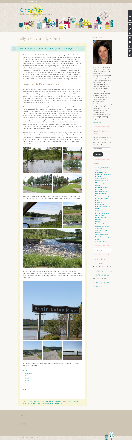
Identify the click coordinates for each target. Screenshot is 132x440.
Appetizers (99, 170)
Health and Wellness (102, 187)
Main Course (99, 204)
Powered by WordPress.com (28, 438)
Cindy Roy (31, 10)
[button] (43, 160)
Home (21, 1)
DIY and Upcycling (101, 183)
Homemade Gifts (100, 194)
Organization (99, 215)
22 (97, 283)
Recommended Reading (103, 224)
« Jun (94, 292)
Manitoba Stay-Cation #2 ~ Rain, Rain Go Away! (46, 48)
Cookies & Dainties (101, 181)
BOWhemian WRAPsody (103, 174)
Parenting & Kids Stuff (102, 217)
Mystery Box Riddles (102, 213)
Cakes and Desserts (101, 178)
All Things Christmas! (102, 168)
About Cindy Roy (31, 1)
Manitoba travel (39, 403)
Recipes (98, 222)
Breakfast (98, 176)
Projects (98, 220)
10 (102, 275)
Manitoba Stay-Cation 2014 (53, 401)
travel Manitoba (49, 403)
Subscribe (98, 154)
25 (105, 283)
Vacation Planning (101, 241)
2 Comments (58, 403)
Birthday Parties (100, 172)
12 (108, 275)
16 (99, 279)
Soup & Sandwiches (101, 235)
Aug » (99, 292)
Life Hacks (98, 202)
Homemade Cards (101, 191)
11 (105, 275)
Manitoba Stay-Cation (29, 403)
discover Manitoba (72, 401)
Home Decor (99, 189)
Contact (42, 1)
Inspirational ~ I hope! (102, 196)
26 (108, 283)
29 (97, 287)
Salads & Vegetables (102, 226)
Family (97, 185)
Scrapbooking (100, 228)
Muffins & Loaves (100, 211)
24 (102, 283)
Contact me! (97, 122)
